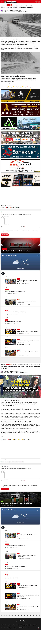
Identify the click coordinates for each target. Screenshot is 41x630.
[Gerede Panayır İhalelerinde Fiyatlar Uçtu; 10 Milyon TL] (20, 351)
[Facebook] (17, 620)
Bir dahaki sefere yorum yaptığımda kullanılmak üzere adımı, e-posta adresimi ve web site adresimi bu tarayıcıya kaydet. (20, 231)
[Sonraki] (39, 245)
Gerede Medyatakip (8, 10)
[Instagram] (24, 620)
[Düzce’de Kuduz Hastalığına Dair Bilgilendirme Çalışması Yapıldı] (20, 278)
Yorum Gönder (5, 234)
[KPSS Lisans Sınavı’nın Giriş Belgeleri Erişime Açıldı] (20, 311)
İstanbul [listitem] (17, 207)
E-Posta (23, 226)
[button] (36, 2)
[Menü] (2, 2)
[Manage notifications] (38, 627)
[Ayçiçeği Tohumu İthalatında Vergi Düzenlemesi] (20, 291)
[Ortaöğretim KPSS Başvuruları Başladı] (20, 321)
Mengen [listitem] (7, 461)
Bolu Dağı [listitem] (12, 207)
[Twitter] (20, 620)
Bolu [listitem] (7, 207)
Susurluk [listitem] (21, 461)
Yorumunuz (6, 216)
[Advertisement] (20, 194)
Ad (2, 226)
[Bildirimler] (39, 2)
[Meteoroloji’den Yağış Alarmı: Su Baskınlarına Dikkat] (20, 245)
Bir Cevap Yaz (5, 212)
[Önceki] (2, 245)
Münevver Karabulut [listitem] (14, 461)
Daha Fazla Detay (20, 268)
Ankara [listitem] (3, 207)
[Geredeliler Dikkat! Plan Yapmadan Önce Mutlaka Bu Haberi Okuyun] (20, 340)
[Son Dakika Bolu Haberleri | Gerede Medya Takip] (10, 1)
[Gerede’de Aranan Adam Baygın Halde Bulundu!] (20, 330)
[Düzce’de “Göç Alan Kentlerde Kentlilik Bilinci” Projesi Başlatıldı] (20, 301)
